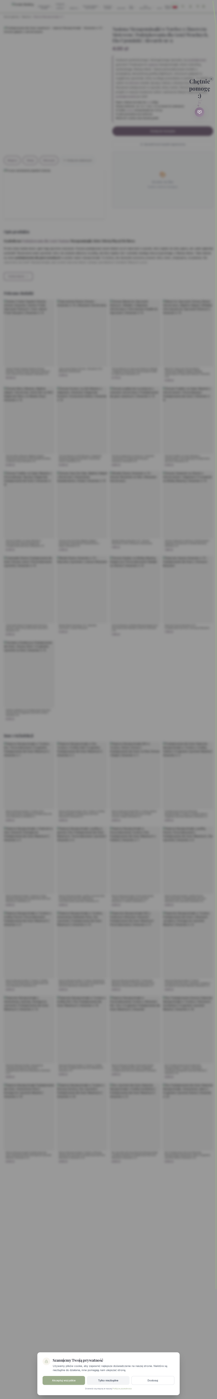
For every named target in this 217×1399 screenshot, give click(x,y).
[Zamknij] (211, 78)
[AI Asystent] (199, 112)
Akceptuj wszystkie (64, 1380)
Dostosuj (153, 1380)
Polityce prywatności (122, 1388)
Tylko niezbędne (108, 1380)
